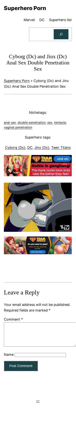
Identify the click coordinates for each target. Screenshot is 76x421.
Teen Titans (61, 147)
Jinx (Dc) (41, 147)
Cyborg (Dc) (15, 147)
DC (29, 147)
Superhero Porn (17, 81)
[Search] (61, 34)
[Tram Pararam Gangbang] (38, 175)
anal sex (10, 122)
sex (49, 122)
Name (9, 355)
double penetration (32, 122)
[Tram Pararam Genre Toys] (38, 253)
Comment (13, 319)
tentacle (60, 122)
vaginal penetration (18, 127)
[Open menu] (37, 401)
